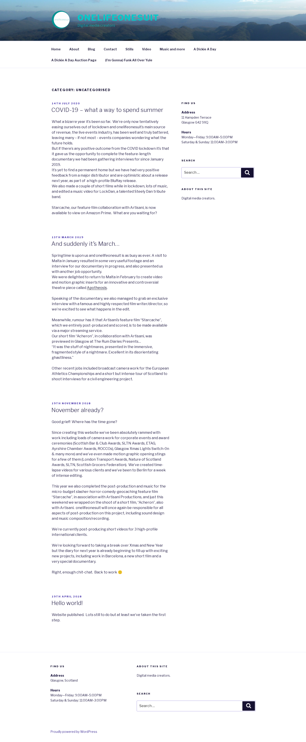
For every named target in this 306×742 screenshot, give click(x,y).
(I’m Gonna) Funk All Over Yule (128, 60)
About (74, 49)
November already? (77, 409)
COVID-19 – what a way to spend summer (107, 109)
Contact (110, 49)
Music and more (172, 49)
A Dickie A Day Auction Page (74, 60)
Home (56, 49)
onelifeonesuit (118, 18)
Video (146, 49)
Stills (129, 49)
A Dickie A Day (205, 49)
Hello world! (67, 602)
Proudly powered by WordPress (73, 731)
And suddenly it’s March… (85, 243)
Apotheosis (97, 288)
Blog (91, 49)
